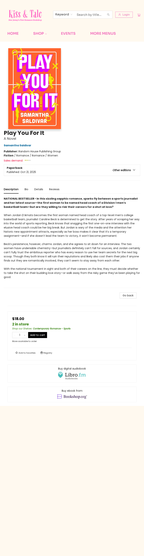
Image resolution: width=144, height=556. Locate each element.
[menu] (72, 33)
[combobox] (64, 14)
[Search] (108, 14)
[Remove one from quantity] (14, 335)
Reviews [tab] (54, 189)
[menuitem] (13, 33)
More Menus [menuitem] (103, 33)
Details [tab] (38, 189)
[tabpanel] (72, 242)
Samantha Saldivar (17, 145)
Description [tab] (11, 189)
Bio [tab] (26, 189)
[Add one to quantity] (24, 335)
